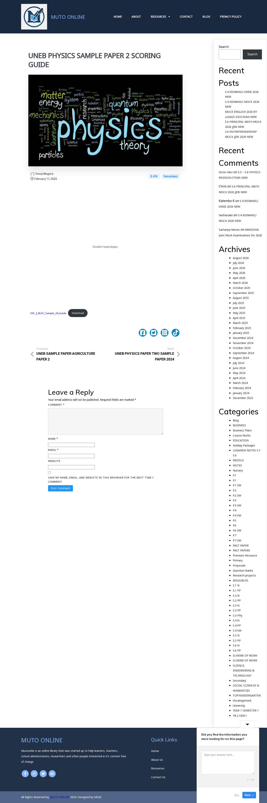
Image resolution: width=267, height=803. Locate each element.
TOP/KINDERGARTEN (247, 695)
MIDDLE (238, 460)
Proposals (239, 565)
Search (224, 47)
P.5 (234, 520)
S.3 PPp (237, 615)
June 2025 (239, 308)
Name (53, 438)
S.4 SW (237, 630)
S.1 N (236, 585)
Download (78, 313)
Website (54, 461)
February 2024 (242, 388)
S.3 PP (237, 610)
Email (53, 450)
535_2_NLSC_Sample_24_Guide (48, 313)
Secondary (171, 176)
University (239, 705)
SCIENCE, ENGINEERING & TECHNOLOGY (243, 670)
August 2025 (241, 298)
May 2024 (239, 373)
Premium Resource (245, 555)
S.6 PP (237, 650)
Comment (56, 404)
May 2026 (239, 273)
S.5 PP (237, 640)
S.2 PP (237, 600)
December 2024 (243, 338)
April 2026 (239, 278)
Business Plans (242, 430)
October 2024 (241, 348)
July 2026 (238, 263)
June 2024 (239, 368)
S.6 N (236, 645)
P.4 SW (237, 515)
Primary (238, 560)
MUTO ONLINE (59, 797)
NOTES (237, 465)
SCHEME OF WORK (245, 655)
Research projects (244, 575)
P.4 (234, 510)
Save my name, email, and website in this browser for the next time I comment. (101, 479)
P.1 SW (237, 485)
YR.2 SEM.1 (240, 715)
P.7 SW (237, 540)
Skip (236, 795)
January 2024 (241, 393)
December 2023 (243, 398)
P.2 (234, 490)
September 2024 (243, 353)
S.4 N (154, 176)
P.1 (234, 475)
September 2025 (243, 293)
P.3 (234, 500)
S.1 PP (237, 590)
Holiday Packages (244, 445)
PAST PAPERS (241, 550)
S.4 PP (237, 625)
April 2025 (239, 318)
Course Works (242, 435)
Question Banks (243, 570)
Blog (236, 420)
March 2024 (240, 383)
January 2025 (241, 333)
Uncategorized (242, 700)
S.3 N (236, 605)
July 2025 (238, 303)
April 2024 (239, 378)
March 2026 (240, 283)
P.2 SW (237, 495)
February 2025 (242, 328)
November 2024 (243, 343)
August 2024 (241, 358)
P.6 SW (237, 530)
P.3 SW (237, 505)
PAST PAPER (241, 545)
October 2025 (241, 288)
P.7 (234, 535)
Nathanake (226, 215)
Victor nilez (226, 172)
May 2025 (239, 313)
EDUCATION (241, 440)
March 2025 (240, 323)
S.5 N (236, 635)
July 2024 (238, 363)
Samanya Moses (229, 229)
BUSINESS (239, 425)
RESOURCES (240, 580)
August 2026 (241, 258)
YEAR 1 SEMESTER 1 (246, 710)
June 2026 (239, 268)
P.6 (234, 525)
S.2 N (236, 595)
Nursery (238, 470)
